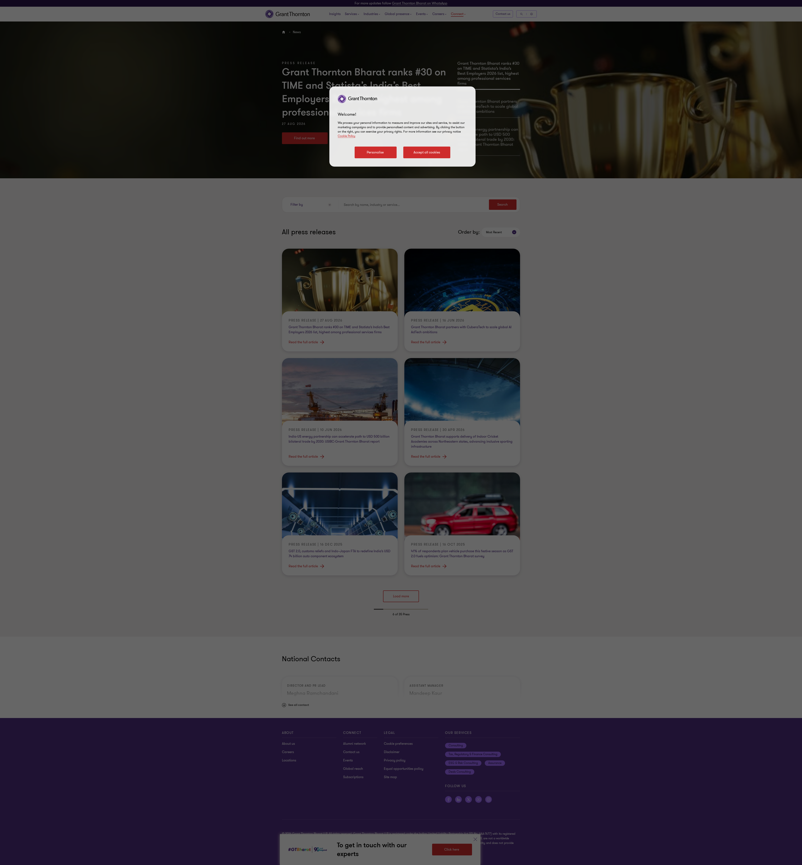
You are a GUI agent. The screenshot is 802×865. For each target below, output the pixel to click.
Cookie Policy (346, 136)
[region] (402, 126)
